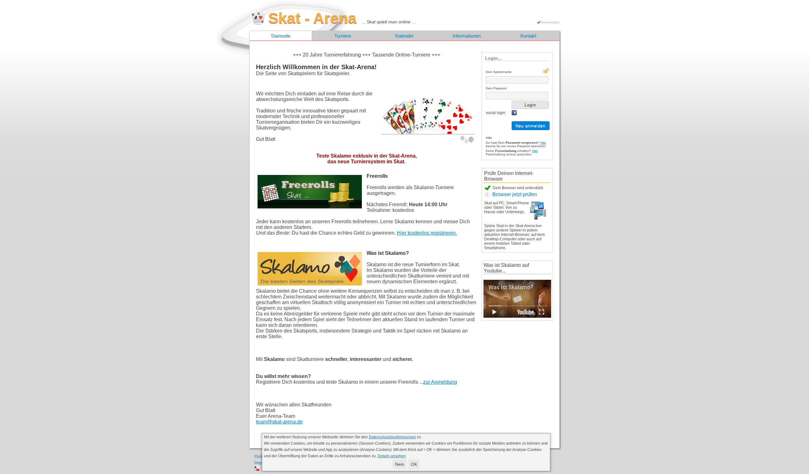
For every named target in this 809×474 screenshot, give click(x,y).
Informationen (467, 36)
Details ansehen (392, 456)
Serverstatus (550, 22)
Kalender (404, 36)
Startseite (280, 36)
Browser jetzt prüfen (513, 194)
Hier (543, 142)
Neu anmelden (530, 125)
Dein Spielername (499, 72)
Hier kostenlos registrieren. (427, 233)
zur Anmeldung (440, 382)
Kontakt (528, 36)
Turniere (342, 36)
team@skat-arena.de (279, 421)
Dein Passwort (496, 88)
